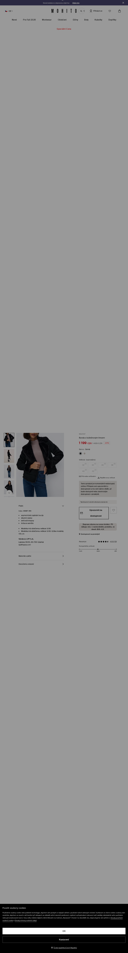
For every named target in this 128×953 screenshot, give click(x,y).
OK (64, 931)
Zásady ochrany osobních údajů (26, 920)
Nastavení (64, 939)
